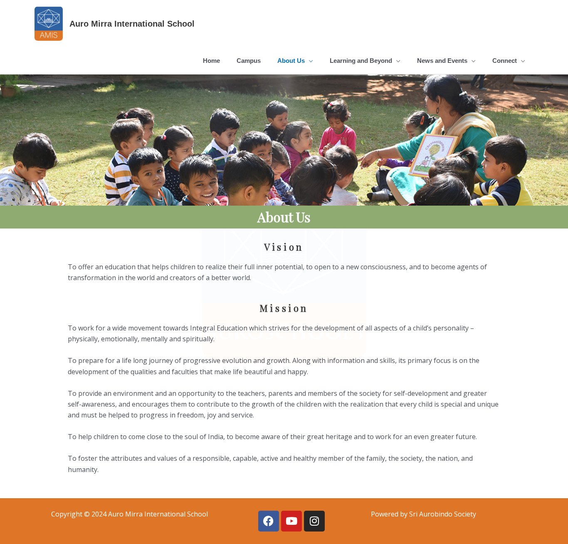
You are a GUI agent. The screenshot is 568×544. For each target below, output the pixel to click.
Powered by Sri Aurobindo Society (423, 514)
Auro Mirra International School (132, 23)
